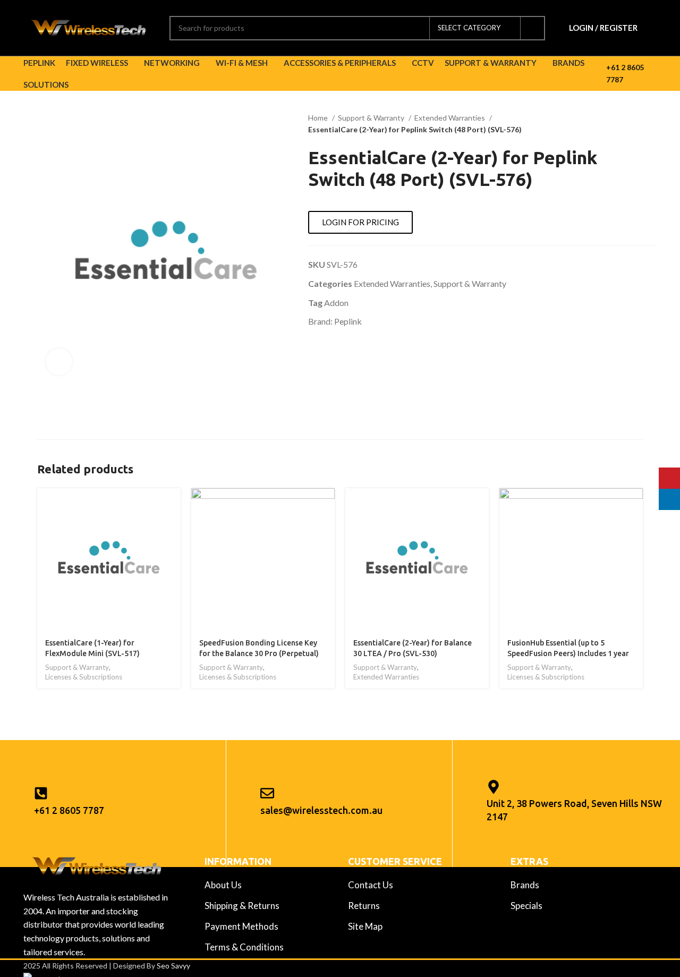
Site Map (365, 926)
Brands (525, 884)
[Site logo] (88, 26)
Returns (364, 905)
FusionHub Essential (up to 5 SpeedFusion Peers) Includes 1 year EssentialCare (568, 653)
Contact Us (370, 884)
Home (318, 117)
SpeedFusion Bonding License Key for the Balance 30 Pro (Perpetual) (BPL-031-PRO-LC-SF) (259, 653)
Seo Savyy (173, 965)
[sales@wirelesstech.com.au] (267, 793)
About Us (223, 884)
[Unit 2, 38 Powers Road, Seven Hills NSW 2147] (493, 787)
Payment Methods (241, 926)
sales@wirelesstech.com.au (321, 810)
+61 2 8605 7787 (69, 810)
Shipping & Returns (242, 905)
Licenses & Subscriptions (83, 677)
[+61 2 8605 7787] (41, 793)
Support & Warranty (372, 117)
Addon (336, 303)
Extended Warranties (450, 117)
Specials (526, 905)
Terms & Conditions (244, 947)
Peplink (348, 321)
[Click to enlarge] (59, 362)
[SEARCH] (533, 28)
